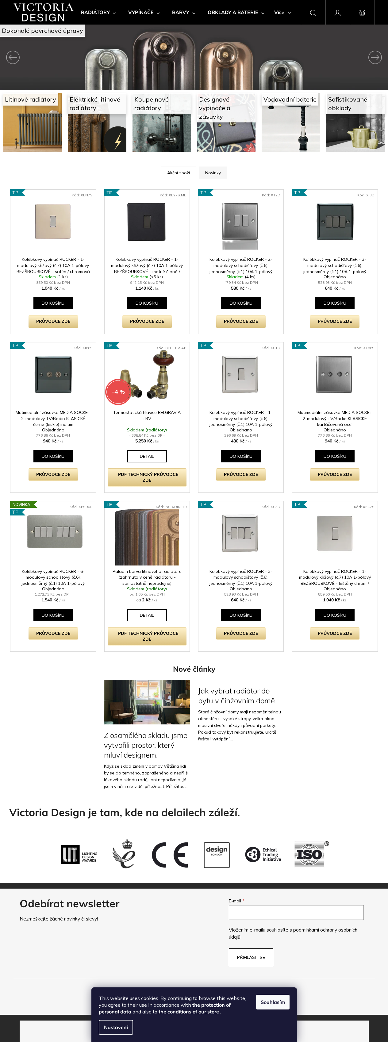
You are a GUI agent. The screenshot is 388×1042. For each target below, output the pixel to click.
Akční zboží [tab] (178, 173)
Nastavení (116, 1027)
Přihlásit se (251, 957)
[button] (29, 57)
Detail (147, 456)
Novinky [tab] (213, 173)
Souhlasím (273, 1002)
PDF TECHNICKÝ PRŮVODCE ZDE (148, 477)
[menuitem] (98, 12)
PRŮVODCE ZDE (53, 321)
